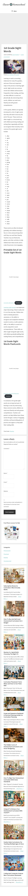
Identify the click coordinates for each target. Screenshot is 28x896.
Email (5, 482)
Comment (7, 448)
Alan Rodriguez (11, 74)
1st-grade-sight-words (9, 302)
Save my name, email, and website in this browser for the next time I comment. (13, 504)
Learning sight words (9, 307)
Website (6, 491)
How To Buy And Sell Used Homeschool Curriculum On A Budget (13, 621)
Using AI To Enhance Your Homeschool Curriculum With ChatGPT (13, 810)
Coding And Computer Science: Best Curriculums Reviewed (13, 874)
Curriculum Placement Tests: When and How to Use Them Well (13, 683)
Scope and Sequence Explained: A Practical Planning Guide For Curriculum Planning (14, 715)
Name (5, 473)
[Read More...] (20, 788)
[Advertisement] (14, 28)
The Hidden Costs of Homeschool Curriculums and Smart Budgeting (13, 746)
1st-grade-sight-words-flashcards (11, 393)
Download (18, 302)
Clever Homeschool (14, 4)
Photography (7, 550)
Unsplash (17, 74)
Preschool (6, 554)
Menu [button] (15, 11)
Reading (12, 431)
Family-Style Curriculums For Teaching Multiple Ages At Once (14, 843)
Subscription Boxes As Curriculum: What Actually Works (12, 587)
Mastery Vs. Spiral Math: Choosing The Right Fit (11, 653)
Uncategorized (7, 561)
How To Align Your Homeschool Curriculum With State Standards (14, 779)
